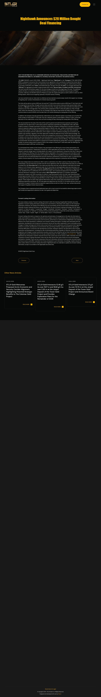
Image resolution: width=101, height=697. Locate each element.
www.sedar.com (72, 234)
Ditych (59, 694)
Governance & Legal (50, 689)
